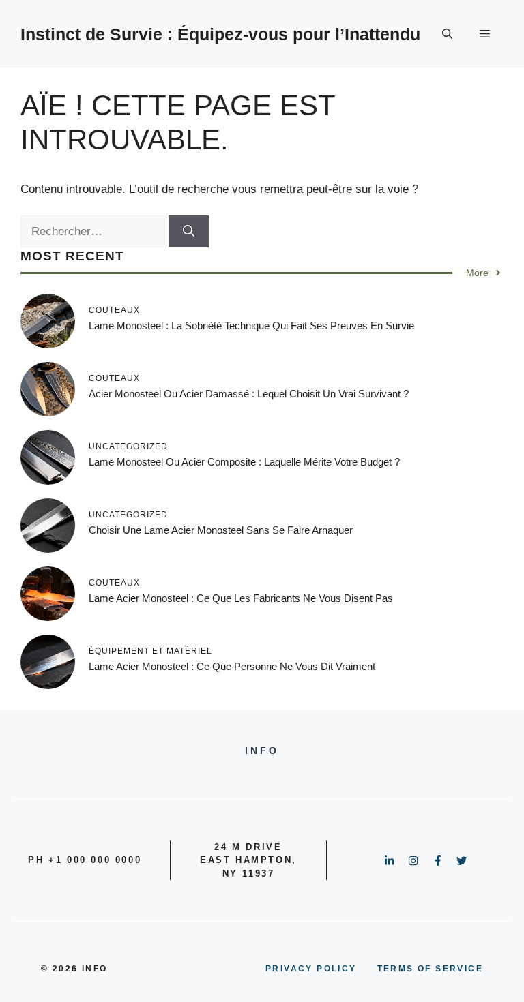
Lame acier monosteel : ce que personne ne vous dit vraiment (232, 666)
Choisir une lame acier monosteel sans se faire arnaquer (221, 530)
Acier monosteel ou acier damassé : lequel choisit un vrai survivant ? (249, 393)
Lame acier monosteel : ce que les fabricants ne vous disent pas (241, 598)
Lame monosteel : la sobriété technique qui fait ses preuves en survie (251, 325)
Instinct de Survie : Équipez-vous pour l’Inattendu (220, 34)
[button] (447, 34)
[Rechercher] (189, 231)
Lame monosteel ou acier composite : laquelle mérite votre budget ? (244, 462)
